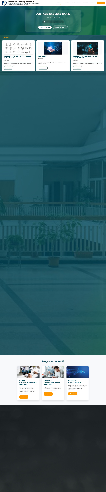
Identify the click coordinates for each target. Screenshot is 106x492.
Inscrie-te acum (45, 27)
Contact (101, 3)
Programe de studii (76, 3)
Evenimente (93, 3)
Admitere (67, 3)
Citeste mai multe (60, 27)
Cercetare (85, 3)
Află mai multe (8, 68)
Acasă (58, 3)
